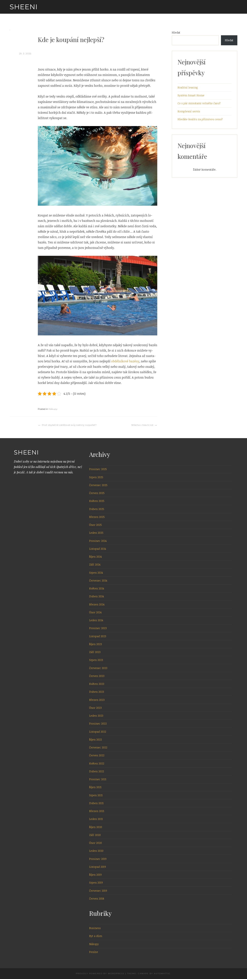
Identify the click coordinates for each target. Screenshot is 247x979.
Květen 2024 (96, 588)
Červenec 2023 (98, 668)
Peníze (93, 952)
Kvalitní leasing (188, 87)
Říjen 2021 (95, 787)
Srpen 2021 (96, 795)
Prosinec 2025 (98, 469)
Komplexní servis (189, 111)
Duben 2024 (96, 596)
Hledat (176, 32)
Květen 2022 (96, 763)
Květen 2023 (96, 684)
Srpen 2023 (96, 660)
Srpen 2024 (96, 572)
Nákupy (53, 408)
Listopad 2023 (97, 636)
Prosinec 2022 (98, 723)
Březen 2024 (97, 604)
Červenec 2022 (98, 747)
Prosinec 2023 (98, 628)
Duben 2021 (96, 803)
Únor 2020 (95, 843)
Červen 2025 (97, 493)
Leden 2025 (96, 533)
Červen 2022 (96, 755)
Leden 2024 (96, 620)
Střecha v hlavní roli (142, 424)
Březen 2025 (97, 517)
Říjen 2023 (95, 644)
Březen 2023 (97, 700)
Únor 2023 (95, 708)
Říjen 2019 (95, 874)
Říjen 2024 (95, 556)
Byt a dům (95, 936)
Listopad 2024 (97, 549)
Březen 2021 (96, 811)
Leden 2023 (96, 715)
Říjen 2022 (95, 739)
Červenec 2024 (98, 580)
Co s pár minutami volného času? (199, 103)
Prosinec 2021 (97, 779)
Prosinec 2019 (98, 859)
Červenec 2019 (98, 890)
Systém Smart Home (191, 95)
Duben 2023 (96, 692)
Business (95, 928)
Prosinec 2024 (98, 541)
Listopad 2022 (97, 731)
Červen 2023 (96, 676)
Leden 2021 (96, 819)
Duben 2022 (96, 771)
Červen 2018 (96, 898)
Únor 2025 (95, 525)
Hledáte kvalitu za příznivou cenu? (200, 119)
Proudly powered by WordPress (100, 973)
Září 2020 (95, 835)
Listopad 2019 (97, 867)
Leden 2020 (96, 851)
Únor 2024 (95, 612)
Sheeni (24, 7)
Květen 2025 (96, 501)
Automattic (162, 973)
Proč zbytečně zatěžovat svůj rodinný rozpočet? (69, 424)
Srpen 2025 (96, 477)
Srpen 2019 (96, 882)
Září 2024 (95, 564)
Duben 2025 (96, 509)
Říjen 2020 (95, 827)
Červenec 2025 (98, 485)
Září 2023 (95, 652)
